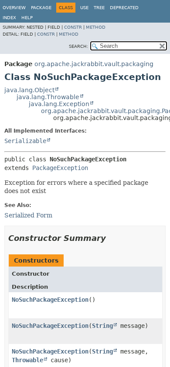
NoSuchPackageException (50, 299)
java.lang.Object (29, 90)
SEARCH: (78, 46)
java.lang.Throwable (48, 96)
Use (84, 7)
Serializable (25, 140)
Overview (14, 7)
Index (9, 17)
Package (41, 7)
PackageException (60, 167)
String (102, 325)
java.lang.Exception (59, 103)
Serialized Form (28, 215)
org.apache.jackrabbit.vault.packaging (93, 63)
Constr (73, 27)
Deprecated (124, 7)
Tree (99, 7)
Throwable (27, 360)
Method (95, 27)
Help (27, 17)
